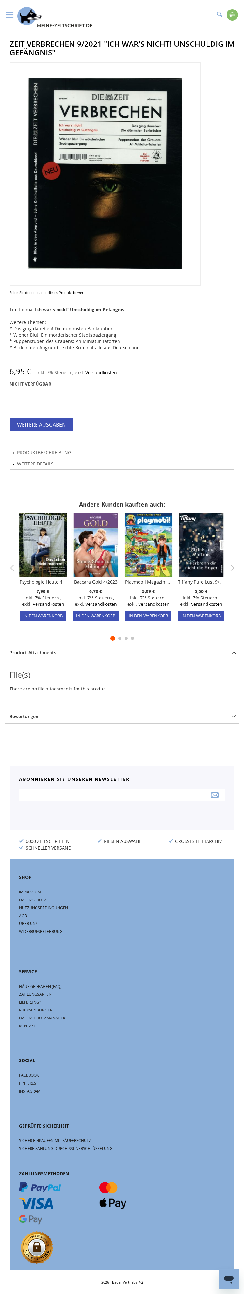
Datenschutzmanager (42, 1017)
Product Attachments (33, 652)
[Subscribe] (215, 795)
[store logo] (54, 17)
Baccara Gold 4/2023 (96, 582)
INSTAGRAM (30, 1091)
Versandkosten (101, 372)
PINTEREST (28, 1083)
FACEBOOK (29, 1075)
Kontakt (27, 1025)
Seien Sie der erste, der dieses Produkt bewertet (49, 292)
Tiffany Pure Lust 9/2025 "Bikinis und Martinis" (201, 582)
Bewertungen (24, 716)
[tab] (122, 652)
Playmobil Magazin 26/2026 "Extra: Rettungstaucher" (148, 582)
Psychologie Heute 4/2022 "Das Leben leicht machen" (43, 582)
